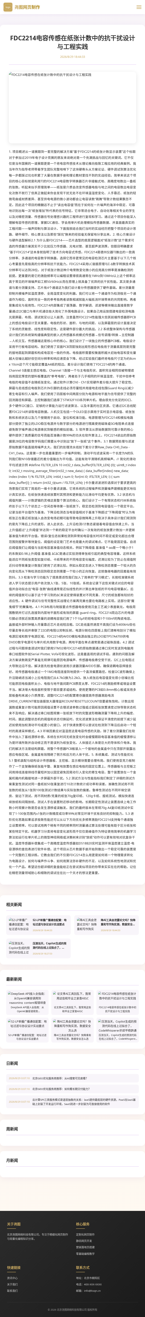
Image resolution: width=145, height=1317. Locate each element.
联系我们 (12, 1290)
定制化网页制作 (85, 1234)
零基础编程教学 (85, 1253)
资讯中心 (12, 1278)
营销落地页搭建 (85, 1247)
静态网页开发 (84, 1241)
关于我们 (12, 1284)
